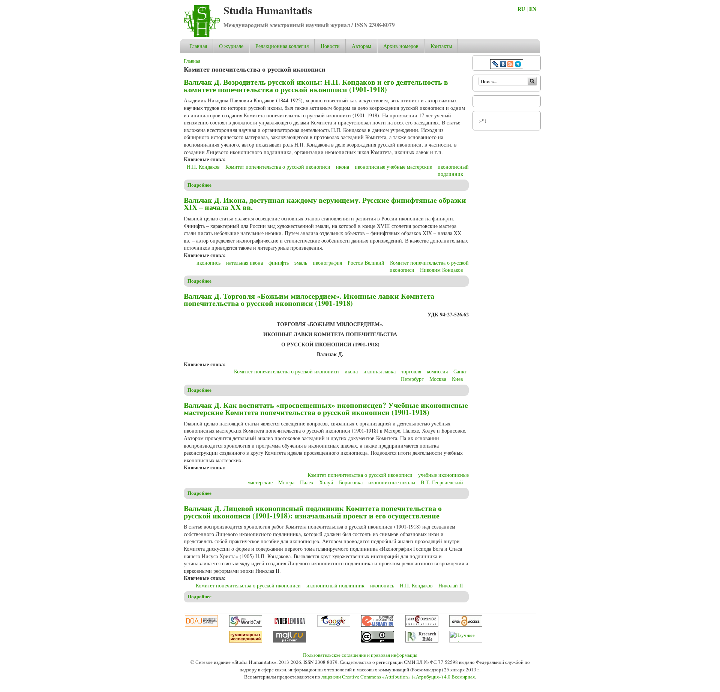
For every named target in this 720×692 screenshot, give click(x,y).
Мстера (286, 482)
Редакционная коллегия (282, 45)
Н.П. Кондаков (203, 166)
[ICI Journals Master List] (421, 625)
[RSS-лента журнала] (510, 65)
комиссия (437, 371)
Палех (307, 482)
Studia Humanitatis (268, 10)
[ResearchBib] (421, 640)
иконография (327, 262)
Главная (198, 45)
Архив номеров (400, 45)
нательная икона (244, 262)
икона (342, 166)
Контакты (441, 45)
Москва (437, 378)
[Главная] (202, 35)
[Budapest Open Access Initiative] (465, 625)
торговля (411, 371)
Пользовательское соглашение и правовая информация (360, 655)
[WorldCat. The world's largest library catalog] (245, 625)
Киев (457, 378)
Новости (330, 45)
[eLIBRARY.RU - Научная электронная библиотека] (377, 625)
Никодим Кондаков (441, 269)
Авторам (361, 45)
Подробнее (200, 185)
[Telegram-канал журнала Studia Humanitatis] (518, 65)
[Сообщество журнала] (496, 65)
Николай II (450, 585)
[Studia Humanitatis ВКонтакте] (503, 65)
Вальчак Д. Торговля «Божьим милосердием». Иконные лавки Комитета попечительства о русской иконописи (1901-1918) (309, 300)
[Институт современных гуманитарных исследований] (245, 640)
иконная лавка (379, 371)
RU (521, 9)
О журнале (231, 45)
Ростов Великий (366, 262)
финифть (278, 262)
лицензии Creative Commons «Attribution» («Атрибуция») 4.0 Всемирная (398, 676)
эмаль (300, 262)
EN (532, 9)
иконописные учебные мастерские (393, 166)
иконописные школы (391, 482)
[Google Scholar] (333, 625)
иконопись (208, 262)
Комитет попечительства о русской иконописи (277, 166)
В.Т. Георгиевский (442, 482)
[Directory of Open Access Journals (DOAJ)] (201, 625)
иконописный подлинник (453, 170)
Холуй (326, 482)
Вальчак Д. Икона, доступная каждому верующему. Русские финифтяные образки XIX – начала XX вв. (325, 204)
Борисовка (351, 482)
